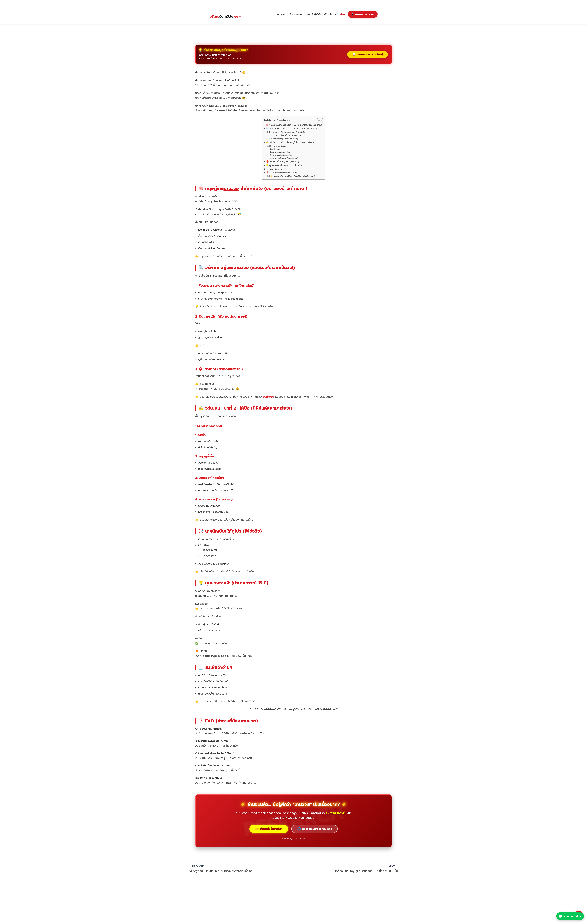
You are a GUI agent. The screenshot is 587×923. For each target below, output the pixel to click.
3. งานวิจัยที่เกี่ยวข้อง (283, 155)
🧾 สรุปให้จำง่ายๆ (275, 169)
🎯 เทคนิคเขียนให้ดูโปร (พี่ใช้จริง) (282, 161)
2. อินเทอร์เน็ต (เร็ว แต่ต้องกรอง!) (286, 135)
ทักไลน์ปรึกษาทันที (268, 828)
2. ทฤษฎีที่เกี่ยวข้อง (282, 152)
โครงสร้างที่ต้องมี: (278, 146)
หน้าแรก (281, 14)
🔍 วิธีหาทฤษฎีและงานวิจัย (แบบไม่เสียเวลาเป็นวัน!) (291, 128)
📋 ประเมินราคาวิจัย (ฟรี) (367, 54)
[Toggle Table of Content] (318, 120)
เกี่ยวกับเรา (330, 14)
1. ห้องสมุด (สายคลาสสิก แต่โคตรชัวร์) (287, 132)
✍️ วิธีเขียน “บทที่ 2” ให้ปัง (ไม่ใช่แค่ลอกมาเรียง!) (290, 142)
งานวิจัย (231, 188)
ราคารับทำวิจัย (313, 14)
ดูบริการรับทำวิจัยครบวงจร (314, 828)
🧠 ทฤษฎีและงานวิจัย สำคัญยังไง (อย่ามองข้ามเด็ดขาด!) (293, 125)
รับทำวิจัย (225, 16)
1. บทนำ (277, 149)
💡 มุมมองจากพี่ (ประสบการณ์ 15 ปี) (284, 165)
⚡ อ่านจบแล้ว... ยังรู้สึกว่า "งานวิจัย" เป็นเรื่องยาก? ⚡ (294, 176)
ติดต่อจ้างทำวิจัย (363, 14)
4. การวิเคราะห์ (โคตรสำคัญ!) (286, 158)
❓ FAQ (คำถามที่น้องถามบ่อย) (281, 172)
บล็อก (342, 14)
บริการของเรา (296, 14)
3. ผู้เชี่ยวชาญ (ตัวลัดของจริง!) (284, 138)
